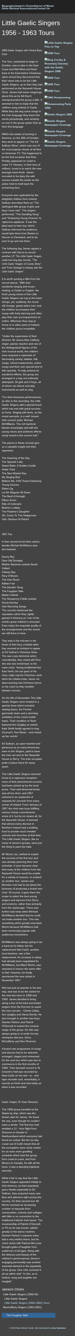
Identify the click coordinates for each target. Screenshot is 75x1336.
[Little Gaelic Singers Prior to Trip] (59, 46)
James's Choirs (24, 6)
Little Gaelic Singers (15, 1298)
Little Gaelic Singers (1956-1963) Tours (27, 1302)
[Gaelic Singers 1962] (58, 114)
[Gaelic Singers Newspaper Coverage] (59, 124)
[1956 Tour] (52, 53)
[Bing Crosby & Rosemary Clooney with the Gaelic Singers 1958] (59, 71)
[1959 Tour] (52, 77)
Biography (8, 6)
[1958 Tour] (52, 90)
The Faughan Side (17, 1315)
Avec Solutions (58, 1328)
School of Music (44, 6)
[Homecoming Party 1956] (59, 107)
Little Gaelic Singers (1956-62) (20, 1294)
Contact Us (43, 8)
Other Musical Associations (19, 8)
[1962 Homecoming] (57, 97)
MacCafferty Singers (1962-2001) (22, 1307)
